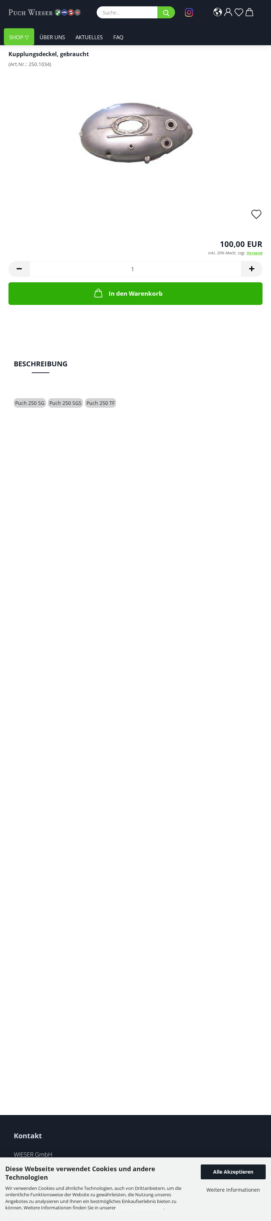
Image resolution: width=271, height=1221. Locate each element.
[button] (217, 12)
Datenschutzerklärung (140, 1207)
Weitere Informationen (233, 1189)
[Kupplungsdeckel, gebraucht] (136, 126)
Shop (17, 37)
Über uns (52, 37)
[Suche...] (166, 12)
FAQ (118, 37)
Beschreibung (40, 363)
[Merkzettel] (239, 12)
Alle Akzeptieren (233, 1171)
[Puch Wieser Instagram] (191, 12)
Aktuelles (89, 37)
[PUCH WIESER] (47, 12)
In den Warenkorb (136, 293)
